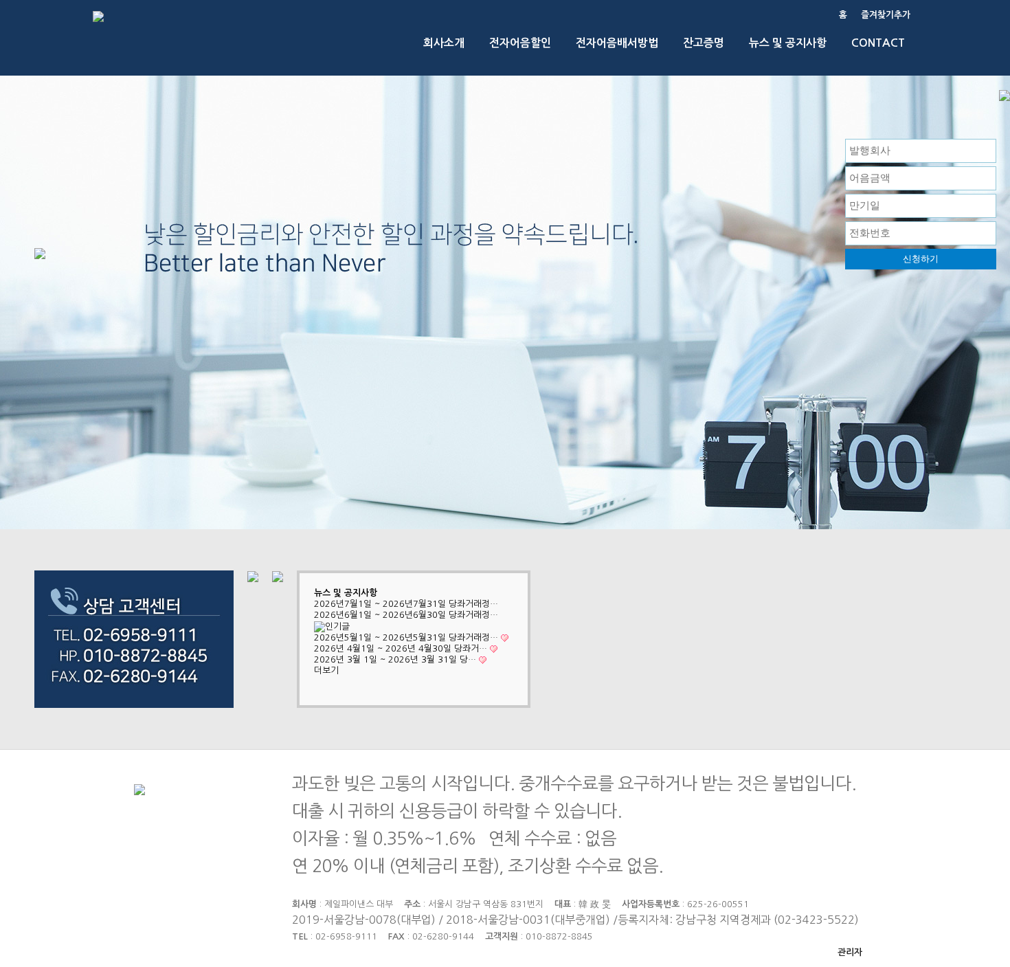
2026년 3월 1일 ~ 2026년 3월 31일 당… (395, 659)
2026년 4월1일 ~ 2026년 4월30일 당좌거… (400, 648)
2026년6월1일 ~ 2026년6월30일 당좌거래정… (406, 614)
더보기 (326, 670)
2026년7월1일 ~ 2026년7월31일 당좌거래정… (406, 603)
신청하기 (921, 259)
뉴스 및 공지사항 (345, 592)
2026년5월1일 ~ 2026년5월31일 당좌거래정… (406, 637)
